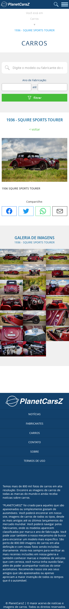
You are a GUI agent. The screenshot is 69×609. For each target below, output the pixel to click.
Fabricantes (34, 423)
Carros (34, 19)
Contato (34, 442)
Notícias (34, 414)
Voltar (36, 129)
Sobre (34, 451)
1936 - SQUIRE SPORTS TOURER (34, 30)
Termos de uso (34, 461)
